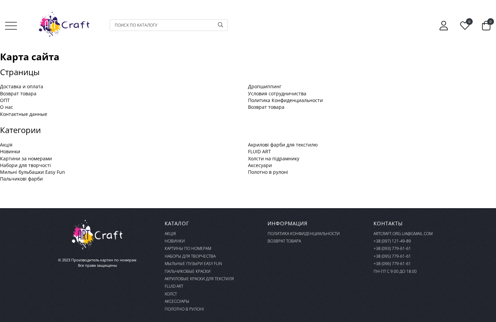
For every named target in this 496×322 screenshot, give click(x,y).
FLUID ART (259, 151)
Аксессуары (177, 301)
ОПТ (5, 100)
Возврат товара (18, 93)
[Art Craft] (64, 25)
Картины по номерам (188, 248)
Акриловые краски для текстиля (199, 279)
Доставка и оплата (21, 86)
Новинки (10, 151)
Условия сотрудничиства (277, 93)
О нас (6, 107)
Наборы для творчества (190, 256)
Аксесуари (260, 165)
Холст (171, 294)
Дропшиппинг (264, 86)
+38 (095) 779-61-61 (392, 256)
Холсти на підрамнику (273, 158)
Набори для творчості (25, 165)
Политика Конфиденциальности (285, 100)
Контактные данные (23, 114)
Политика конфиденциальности (304, 233)
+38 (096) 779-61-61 (392, 263)
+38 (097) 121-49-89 (392, 241)
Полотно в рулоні (268, 172)
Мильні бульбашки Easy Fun (32, 172)
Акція (6, 144)
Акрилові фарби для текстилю (283, 144)
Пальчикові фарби (21, 178)
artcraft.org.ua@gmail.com (403, 233)
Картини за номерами (26, 158)
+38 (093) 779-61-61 (392, 248)
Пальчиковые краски (188, 271)
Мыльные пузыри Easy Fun (193, 263)
